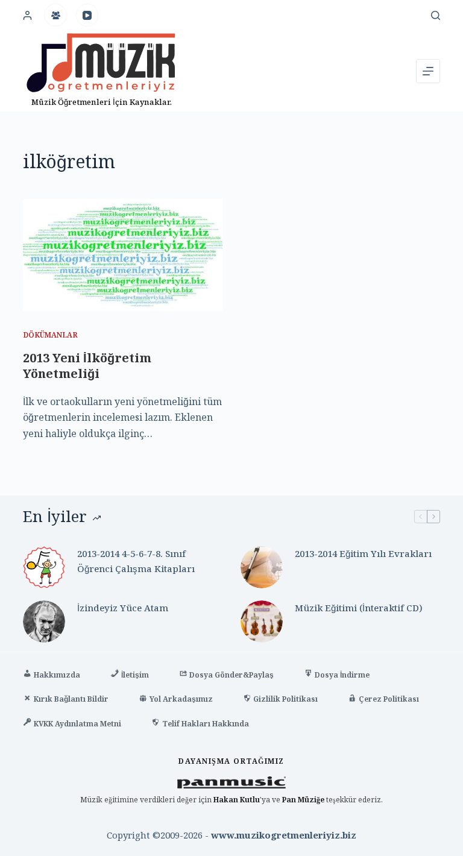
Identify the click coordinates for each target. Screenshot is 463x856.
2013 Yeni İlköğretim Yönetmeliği (87, 366)
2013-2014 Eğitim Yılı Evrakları (363, 553)
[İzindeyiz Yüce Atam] (44, 621)
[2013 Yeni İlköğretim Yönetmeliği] (122, 255)
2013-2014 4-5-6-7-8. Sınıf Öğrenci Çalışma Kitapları (136, 560)
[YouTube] (87, 15)
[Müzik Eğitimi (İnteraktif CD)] (262, 621)
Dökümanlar (50, 335)
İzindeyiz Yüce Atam (122, 608)
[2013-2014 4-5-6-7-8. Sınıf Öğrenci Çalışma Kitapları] (44, 567)
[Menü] (428, 71)
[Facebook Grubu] (55, 15)
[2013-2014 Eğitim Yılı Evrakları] (262, 567)
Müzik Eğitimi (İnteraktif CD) (359, 608)
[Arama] (435, 15)
